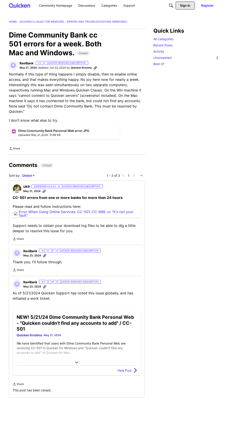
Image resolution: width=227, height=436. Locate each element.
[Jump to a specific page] (141, 175)
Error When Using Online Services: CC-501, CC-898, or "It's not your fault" (76, 214)
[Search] (171, 6)
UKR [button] (26, 186)
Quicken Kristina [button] (81, 67)
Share (14, 149)
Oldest (27, 176)
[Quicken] (19, 5)
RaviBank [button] (26, 63)
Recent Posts (162, 45)
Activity (158, 51)
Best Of (158, 64)
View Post (124, 370)
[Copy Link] (95, 68)
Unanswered (185, 57)
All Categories (163, 39)
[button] (13, 65)
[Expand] (77, 362)
